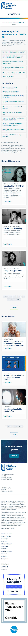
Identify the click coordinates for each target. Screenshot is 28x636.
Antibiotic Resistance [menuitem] (6, 551)
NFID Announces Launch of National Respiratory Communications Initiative (14, 343)
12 (14, 299)
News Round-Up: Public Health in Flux (13, 410)
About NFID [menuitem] (4, 541)
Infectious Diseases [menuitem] (6, 543)
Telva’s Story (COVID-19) (13, 228)
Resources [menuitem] (4, 553)
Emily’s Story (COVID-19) (13, 271)
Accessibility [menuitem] (4, 566)
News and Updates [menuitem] (6, 536)
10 (8, 299)
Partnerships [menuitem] (4, 538)
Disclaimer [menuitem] (4, 569)
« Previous (6, 296)
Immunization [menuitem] (4, 546)
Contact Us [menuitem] (4, 556)
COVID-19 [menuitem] (4, 548)
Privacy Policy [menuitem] (5, 564)
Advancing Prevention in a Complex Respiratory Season (14, 377)
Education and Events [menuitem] (6, 533)
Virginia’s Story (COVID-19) (14, 186)
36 (16, 426)
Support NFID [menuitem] (4, 558)
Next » (18, 299)
